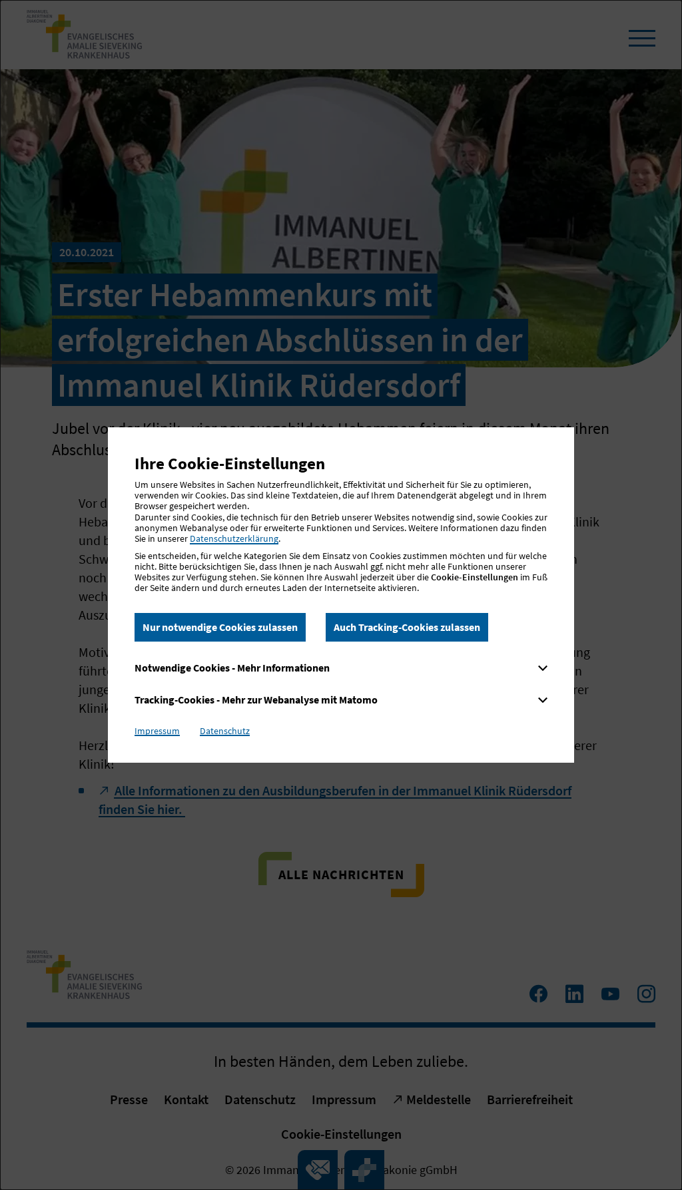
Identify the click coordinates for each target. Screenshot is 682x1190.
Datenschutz (225, 730)
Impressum (157, 730)
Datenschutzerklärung (234, 538)
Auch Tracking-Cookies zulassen (407, 627)
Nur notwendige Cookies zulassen (220, 627)
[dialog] (341, 595)
